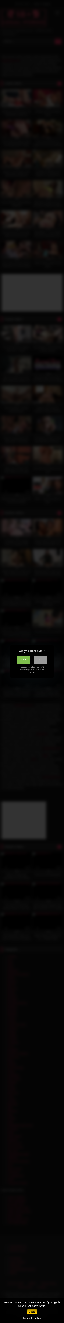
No (40, 659)
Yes (23, 659)
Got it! (32, 1311)
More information (32, 1318)
